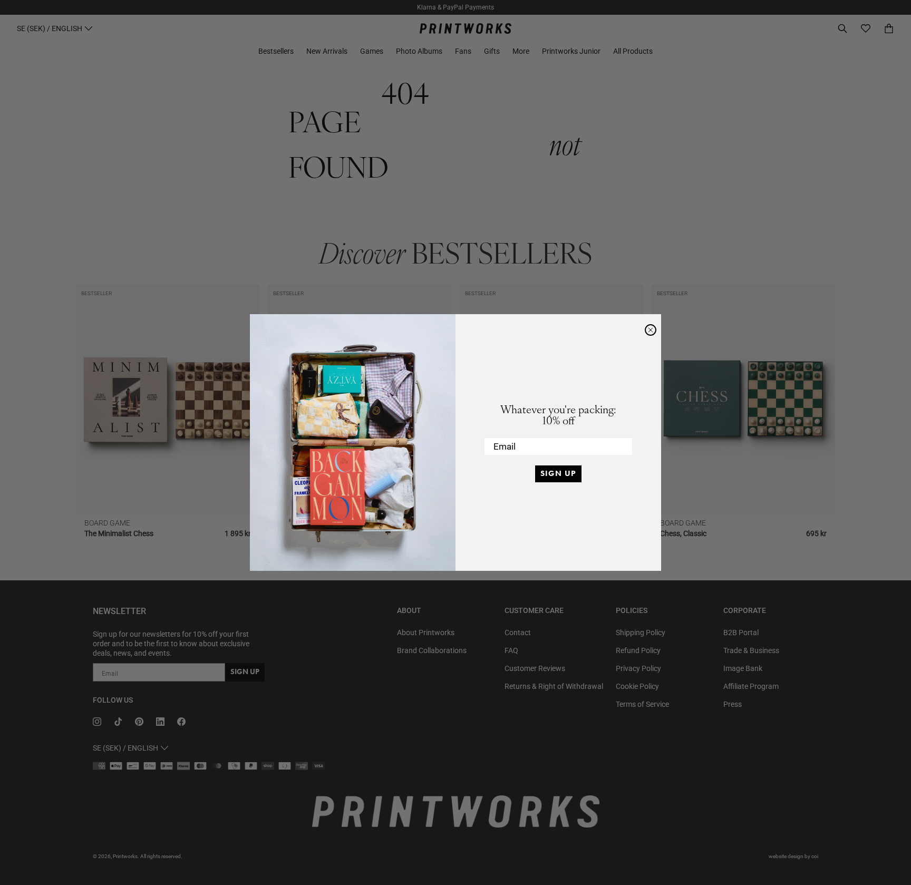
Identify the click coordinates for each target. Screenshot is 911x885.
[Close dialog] (650, 330)
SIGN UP (558, 473)
